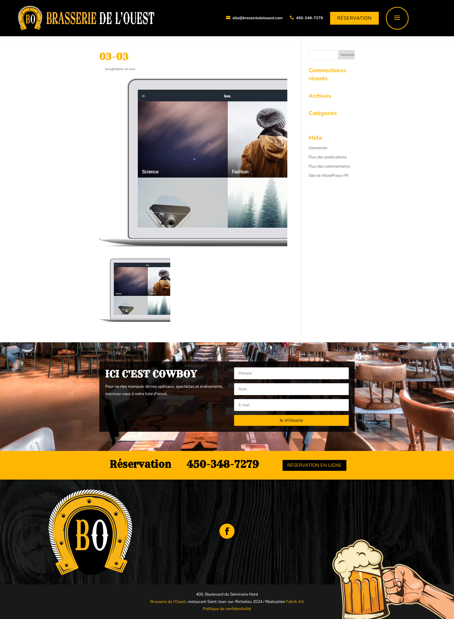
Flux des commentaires (329, 166)
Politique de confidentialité (227, 608)
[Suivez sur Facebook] (227, 531)
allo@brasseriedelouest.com (257, 18)
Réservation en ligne (314, 465)
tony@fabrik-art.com (120, 69)
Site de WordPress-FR (328, 175)
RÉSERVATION (354, 18)
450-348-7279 (309, 18)
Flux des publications (328, 157)
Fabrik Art (294, 601)
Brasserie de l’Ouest (168, 601)
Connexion (318, 148)
